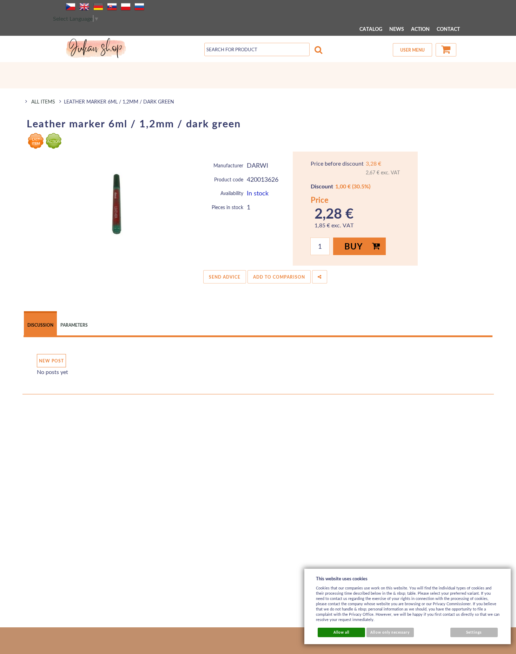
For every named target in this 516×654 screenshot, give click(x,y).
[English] (84, 6)
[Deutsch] (98, 6)
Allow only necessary (390, 632)
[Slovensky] (112, 6)
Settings (474, 632)
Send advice (224, 277)
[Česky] (70, 6)
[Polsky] (125, 6)
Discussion (40, 325)
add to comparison (279, 277)
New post (51, 360)
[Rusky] (139, 6)
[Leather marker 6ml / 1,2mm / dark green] (117, 204)
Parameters (74, 325)
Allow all (341, 632)
